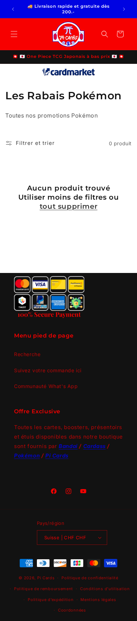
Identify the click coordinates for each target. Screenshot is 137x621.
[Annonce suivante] (124, 9)
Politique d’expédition (50, 599)
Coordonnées (72, 610)
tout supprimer (68, 206)
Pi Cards (46, 577)
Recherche (27, 354)
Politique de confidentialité (89, 577)
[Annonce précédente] (13, 9)
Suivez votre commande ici (47, 370)
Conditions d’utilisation (105, 588)
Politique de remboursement (43, 588)
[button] (14, 34)
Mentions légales (98, 599)
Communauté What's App (46, 386)
